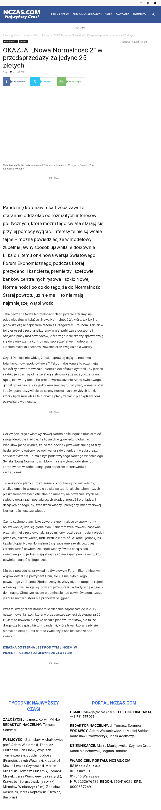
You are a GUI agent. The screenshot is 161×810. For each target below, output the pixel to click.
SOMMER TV (139, 14)
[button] (153, 14)
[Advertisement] (80, 57)
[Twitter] (148, 3)
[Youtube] (155, 3)
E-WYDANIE (122, 14)
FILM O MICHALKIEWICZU (87, 14)
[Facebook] (141, 3)
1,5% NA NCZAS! (60, 14)
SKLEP (108, 14)
